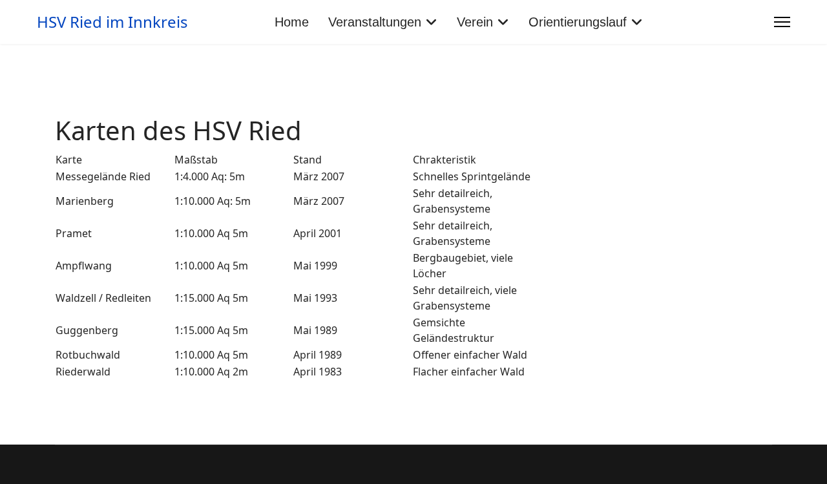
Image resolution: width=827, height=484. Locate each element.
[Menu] (782, 22)
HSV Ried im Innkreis (112, 22)
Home (292, 22)
